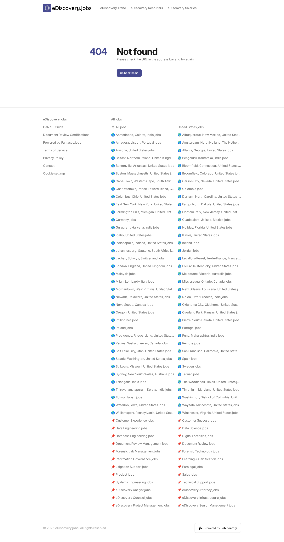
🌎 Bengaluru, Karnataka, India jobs (203, 158)
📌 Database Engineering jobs (132, 436)
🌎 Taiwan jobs (188, 374)
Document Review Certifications (66, 135)
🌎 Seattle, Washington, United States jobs (141, 359)
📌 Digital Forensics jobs (195, 436)
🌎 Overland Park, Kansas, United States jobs (209, 312)
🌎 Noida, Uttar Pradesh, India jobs (203, 297)
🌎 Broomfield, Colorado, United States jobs (209, 173)
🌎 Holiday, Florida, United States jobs (205, 227)
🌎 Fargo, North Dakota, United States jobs (208, 204)
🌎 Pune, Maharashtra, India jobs (201, 335)
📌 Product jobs (122, 474)
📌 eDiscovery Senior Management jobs (206, 505)
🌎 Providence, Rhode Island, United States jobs (142, 335)
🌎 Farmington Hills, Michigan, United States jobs (142, 212)
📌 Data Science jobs (193, 428)
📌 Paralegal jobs (190, 467)
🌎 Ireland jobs (188, 243)
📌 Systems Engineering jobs (132, 482)
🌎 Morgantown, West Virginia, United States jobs (142, 289)
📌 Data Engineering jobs (129, 428)
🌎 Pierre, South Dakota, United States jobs (208, 320)
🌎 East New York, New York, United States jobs (142, 204)
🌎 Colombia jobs (190, 189)
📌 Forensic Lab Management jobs (136, 451)
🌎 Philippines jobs (124, 320)
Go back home (129, 73)
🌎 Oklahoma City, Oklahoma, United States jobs (209, 305)
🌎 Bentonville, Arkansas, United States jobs (142, 166)
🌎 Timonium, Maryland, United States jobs (208, 389)
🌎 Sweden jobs (189, 366)
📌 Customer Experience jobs (132, 420)
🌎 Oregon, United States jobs (132, 312)
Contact (48, 166)
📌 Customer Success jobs (197, 420)
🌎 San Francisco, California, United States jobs (209, 351)
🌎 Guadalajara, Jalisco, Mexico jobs (204, 220)
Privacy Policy (53, 158)
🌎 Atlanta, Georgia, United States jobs (205, 150)
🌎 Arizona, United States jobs (133, 150)
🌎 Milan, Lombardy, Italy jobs (132, 281)
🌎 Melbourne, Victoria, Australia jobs (204, 274)
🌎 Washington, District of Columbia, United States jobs (209, 397)
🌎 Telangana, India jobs (128, 382)
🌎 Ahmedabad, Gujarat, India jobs (136, 135)
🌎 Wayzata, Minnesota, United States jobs (208, 405)
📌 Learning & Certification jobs (200, 459)
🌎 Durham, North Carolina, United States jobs (209, 196)
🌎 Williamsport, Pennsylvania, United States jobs (142, 413)
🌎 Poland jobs (122, 328)
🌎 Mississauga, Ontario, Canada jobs (205, 281)
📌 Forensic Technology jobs (198, 451)
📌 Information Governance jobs (134, 459)
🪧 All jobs (118, 127)
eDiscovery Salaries (182, 8)
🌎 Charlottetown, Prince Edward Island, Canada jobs (142, 189)
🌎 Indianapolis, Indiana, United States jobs (142, 243)
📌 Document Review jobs (196, 443)
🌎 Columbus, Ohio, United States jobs (138, 196)
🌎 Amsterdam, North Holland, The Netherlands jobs (209, 142)
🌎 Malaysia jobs (123, 274)
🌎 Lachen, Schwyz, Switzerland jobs (138, 258)
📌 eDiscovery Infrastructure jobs (202, 498)
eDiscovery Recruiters (147, 8)
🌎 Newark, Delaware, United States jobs (140, 297)
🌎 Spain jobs (187, 359)
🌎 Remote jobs (189, 343)
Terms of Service (55, 150)
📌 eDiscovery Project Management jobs (140, 505)
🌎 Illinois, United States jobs (198, 235)
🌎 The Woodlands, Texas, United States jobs (209, 382)
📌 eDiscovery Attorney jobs (198, 490)
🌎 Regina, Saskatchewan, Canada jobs (139, 343)
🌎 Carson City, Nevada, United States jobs (208, 181)
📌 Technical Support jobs (196, 482)
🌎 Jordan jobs (188, 250)
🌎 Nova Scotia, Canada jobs (132, 305)
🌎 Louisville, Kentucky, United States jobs (208, 266)
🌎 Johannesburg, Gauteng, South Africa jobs (142, 250)
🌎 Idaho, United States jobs (131, 235)
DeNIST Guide (53, 127)
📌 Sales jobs (187, 474)
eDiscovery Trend (113, 8)
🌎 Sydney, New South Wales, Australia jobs (142, 374)
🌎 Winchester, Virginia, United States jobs (208, 413)
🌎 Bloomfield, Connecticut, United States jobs (209, 166)
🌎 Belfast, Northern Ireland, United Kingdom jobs (142, 158)
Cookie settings (54, 173)
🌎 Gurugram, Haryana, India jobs (135, 227)
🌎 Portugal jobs (189, 328)
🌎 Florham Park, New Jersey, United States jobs (209, 212)
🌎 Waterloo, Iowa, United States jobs (138, 405)
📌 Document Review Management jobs (139, 443)
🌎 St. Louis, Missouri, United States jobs (140, 366)
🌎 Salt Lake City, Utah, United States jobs (141, 351)
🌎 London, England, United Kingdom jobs (141, 266)
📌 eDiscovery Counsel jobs (131, 498)
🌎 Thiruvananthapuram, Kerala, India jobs (141, 389)
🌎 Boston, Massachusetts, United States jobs (142, 173)
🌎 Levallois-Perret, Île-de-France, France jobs (209, 258)
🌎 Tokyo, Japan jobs (126, 397)
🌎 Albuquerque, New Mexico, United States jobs (209, 135)
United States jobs (191, 127)
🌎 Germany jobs (123, 220)
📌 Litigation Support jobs (129, 467)
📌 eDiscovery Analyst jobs (131, 490)
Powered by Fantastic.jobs (62, 142)
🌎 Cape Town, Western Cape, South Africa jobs (142, 181)
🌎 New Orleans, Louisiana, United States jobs (209, 289)
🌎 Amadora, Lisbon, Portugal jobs (136, 142)
